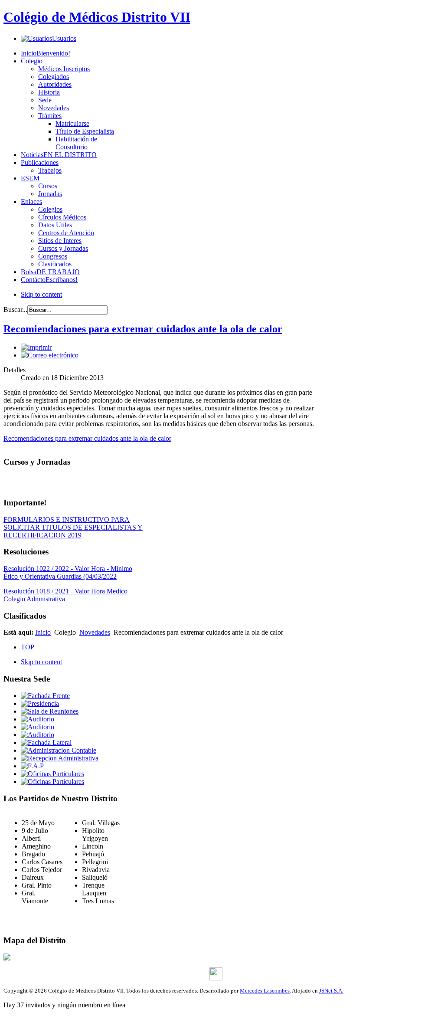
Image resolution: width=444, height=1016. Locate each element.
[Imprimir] (36, 347)
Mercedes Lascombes (265, 990)
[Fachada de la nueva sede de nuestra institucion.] (45, 695)
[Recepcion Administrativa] (59, 758)
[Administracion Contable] (58, 750)
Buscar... (15, 309)
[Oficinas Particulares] (52, 773)
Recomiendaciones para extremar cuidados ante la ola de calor (142, 328)
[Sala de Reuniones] (49, 711)
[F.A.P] (32, 766)
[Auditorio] (37, 719)
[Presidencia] (40, 703)
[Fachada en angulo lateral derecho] (46, 742)
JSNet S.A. (331, 990)
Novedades (94, 632)
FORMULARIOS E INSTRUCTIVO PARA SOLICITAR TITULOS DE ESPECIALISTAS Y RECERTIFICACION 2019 (73, 527)
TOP (27, 647)
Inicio (43, 632)
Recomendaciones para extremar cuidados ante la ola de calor (87, 438)
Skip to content (41, 294)
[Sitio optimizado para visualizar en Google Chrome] (215, 978)
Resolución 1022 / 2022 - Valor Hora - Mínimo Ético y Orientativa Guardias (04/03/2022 (67, 572)
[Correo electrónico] (49, 355)
